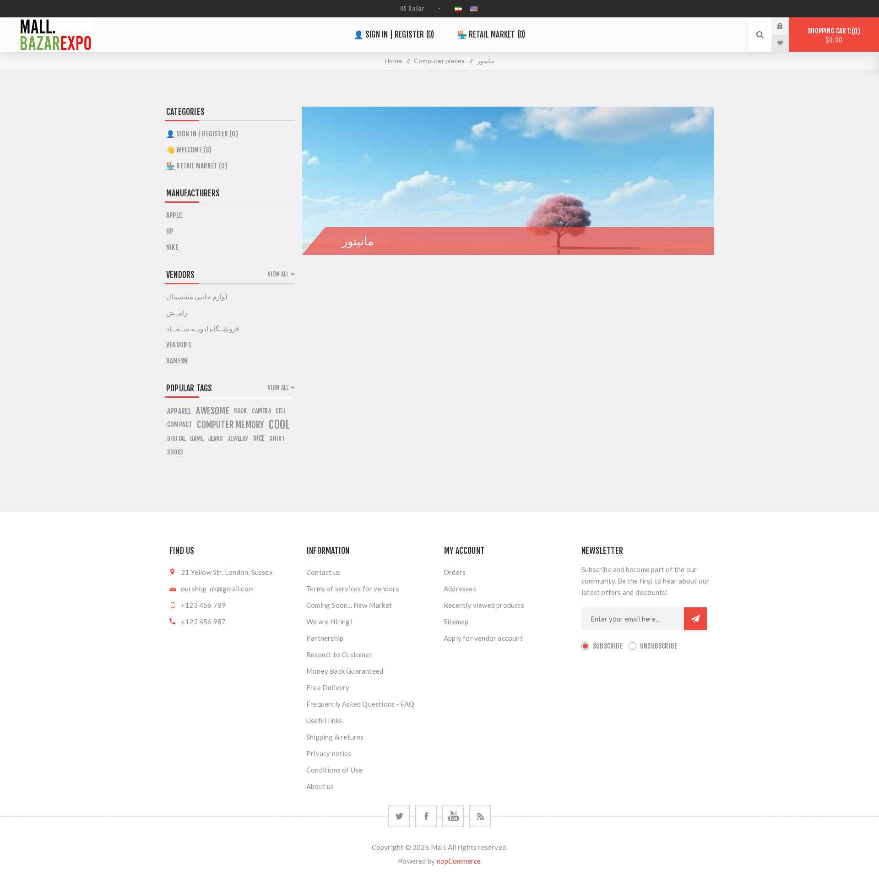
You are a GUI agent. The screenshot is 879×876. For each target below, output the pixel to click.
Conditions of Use (334, 770)
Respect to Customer (339, 654)
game (196, 438)
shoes (175, 452)
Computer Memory (230, 424)
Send (695, 618)
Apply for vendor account (483, 638)
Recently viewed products (484, 605)
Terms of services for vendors (352, 588)
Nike (172, 247)
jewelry (238, 438)
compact (179, 424)
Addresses (460, 588)
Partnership (324, 638)
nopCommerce (459, 861)
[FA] (458, 8)
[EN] (474, 8)
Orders (455, 572)
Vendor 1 (179, 345)
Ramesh (177, 361)
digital (176, 438)
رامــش (176, 312)
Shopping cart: (832, 35)
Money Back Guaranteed (344, 671)
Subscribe (608, 646)
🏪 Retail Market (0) (491, 34)
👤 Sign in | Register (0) (394, 34)
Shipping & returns (335, 737)
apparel (179, 411)
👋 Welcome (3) (189, 150)
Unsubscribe (658, 646)
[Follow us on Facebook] (426, 816)
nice (259, 438)
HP (169, 231)
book (240, 411)
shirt (277, 438)
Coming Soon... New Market (349, 605)
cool (279, 425)
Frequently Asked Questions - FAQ (360, 704)
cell (281, 411)
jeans (215, 438)
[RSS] (480, 816)
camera (261, 411)
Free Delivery (328, 687)
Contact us (323, 572)
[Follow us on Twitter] (399, 816)
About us (320, 786)
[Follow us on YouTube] (453, 816)
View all (278, 274)
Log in (787, 26)
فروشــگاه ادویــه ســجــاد (202, 328)
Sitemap (456, 621)
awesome (212, 411)
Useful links (324, 720)
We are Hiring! (329, 621)
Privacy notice (329, 753)
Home (393, 61)
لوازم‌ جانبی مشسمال (197, 296)
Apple (174, 215)
